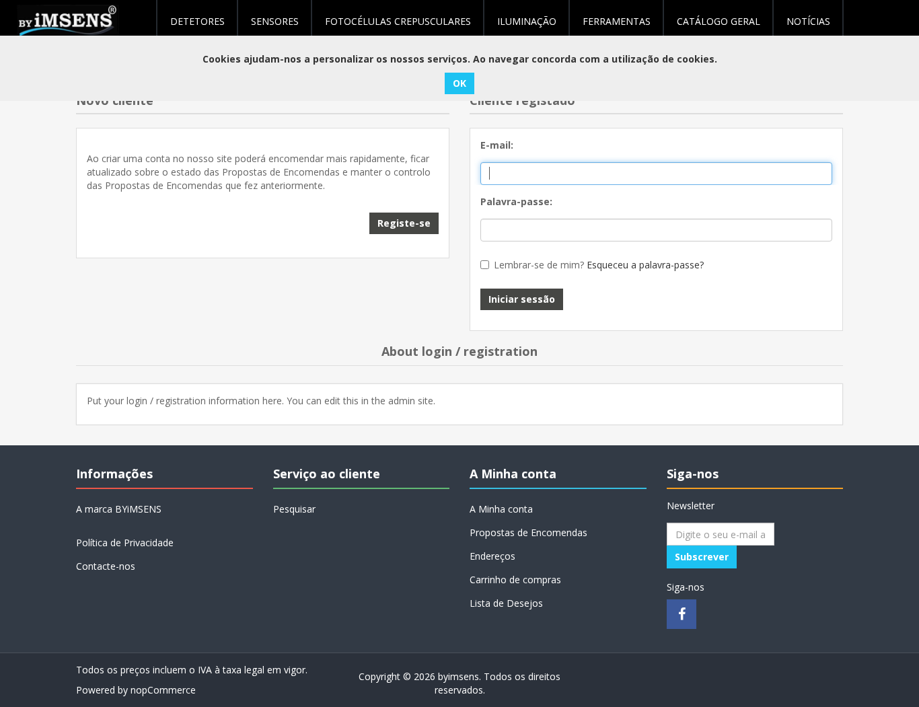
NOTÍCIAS (808, 21)
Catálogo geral (718, 21)
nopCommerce (163, 689)
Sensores (275, 21)
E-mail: (496, 145)
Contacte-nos (105, 566)
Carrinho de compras (515, 579)
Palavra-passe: (516, 201)
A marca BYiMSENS (118, 509)
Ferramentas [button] (617, 21)
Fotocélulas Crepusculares (398, 21)
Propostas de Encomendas (528, 532)
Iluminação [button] (526, 21)
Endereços (492, 556)
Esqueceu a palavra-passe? (645, 264)
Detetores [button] (197, 21)
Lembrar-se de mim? (539, 264)
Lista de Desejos (506, 603)
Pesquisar (294, 509)
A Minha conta (501, 509)
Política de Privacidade (125, 542)
